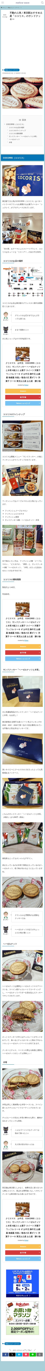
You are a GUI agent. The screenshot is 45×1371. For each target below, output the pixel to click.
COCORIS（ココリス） (15, 124)
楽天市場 (23, 397)
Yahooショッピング (23, 403)
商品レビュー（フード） (11, 70)
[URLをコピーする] (39, 1355)
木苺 (10, 142)
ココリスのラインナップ (17, 130)
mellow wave (22, 3)
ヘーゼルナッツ (14, 139)
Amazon (23, 391)
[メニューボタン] (2, 2)
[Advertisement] (22, 45)
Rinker (26, 385)
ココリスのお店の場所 (16, 127)
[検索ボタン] (42, 2)
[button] (5, 1355)
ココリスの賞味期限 (16, 133)
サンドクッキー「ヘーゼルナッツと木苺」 (23, 136)
